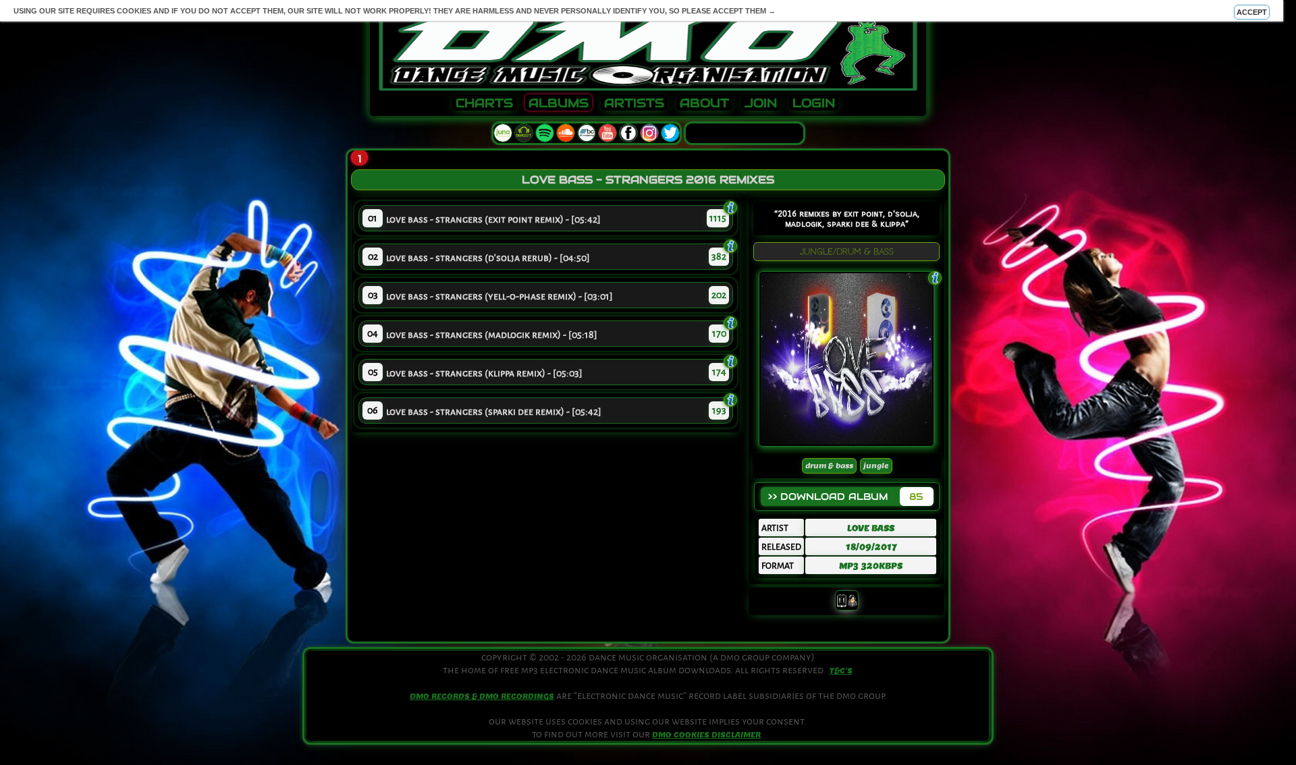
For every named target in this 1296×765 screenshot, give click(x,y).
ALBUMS (559, 103)
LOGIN (813, 103)
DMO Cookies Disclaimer (706, 734)
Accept (1252, 12)
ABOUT (704, 103)
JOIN (761, 103)
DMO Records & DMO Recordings (482, 696)
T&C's (841, 670)
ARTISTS (634, 103)
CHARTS (484, 103)
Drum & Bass (829, 465)
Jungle (876, 465)
